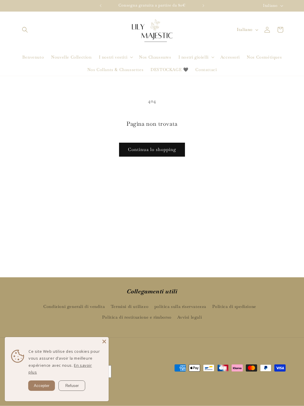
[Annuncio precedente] (100, 5)
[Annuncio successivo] (203, 5)
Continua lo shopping (152, 149)
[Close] (104, 341)
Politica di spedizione (234, 306)
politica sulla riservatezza (180, 306)
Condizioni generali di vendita (74, 306)
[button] (24, 29)
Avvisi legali (189, 317)
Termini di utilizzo (129, 306)
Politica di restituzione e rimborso (137, 317)
